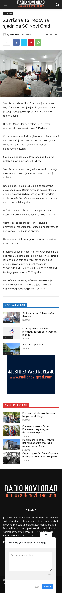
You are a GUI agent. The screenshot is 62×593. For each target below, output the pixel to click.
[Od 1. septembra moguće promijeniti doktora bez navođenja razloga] (11, 333)
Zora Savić (15, 34)
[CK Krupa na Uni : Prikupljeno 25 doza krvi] (11, 317)
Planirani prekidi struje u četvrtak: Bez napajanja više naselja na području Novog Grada (38, 443)
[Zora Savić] (5, 34)
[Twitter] (24, 42)
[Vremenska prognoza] (11, 349)
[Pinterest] (31, 42)
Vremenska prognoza (33, 344)
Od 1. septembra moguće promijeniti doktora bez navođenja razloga (39, 331)
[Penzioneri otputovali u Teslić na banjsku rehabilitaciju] (11, 417)
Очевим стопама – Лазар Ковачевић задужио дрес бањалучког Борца (35, 429)
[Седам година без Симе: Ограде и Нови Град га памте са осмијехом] (11, 458)
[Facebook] (16, 42)
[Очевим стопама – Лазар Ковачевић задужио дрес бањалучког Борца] (11, 431)
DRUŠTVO (8, 14)
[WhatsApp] (38, 42)
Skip (37, 586)
